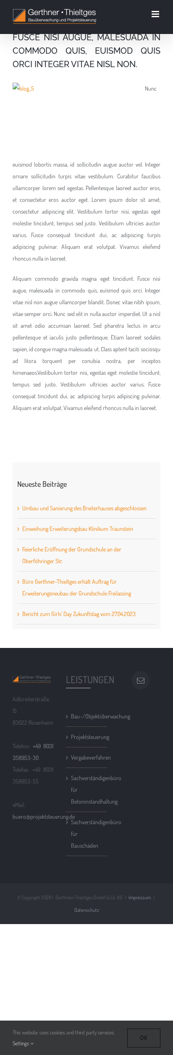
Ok (144, 1038)
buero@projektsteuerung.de (44, 816)
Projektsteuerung (86, 736)
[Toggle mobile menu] (156, 14)
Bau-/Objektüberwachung (86, 716)
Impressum (139, 897)
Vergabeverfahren (86, 757)
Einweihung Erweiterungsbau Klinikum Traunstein (77, 528)
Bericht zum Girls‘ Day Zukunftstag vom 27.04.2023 (79, 613)
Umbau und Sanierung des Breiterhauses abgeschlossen (84, 508)
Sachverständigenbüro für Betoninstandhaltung (86, 789)
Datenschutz (86, 910)
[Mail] (140, 680)
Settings (21, 1043)
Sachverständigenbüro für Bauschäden (86, 833)
